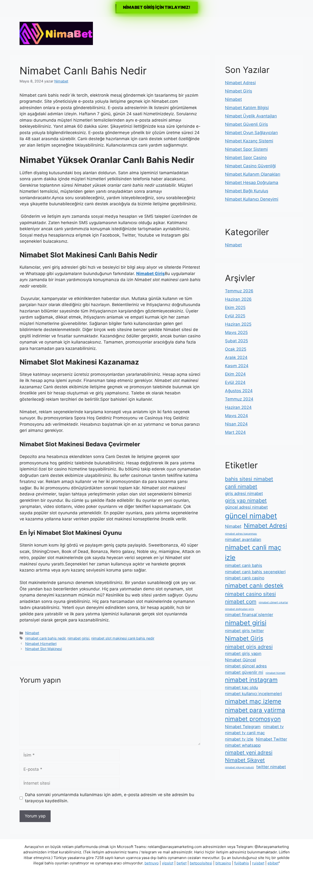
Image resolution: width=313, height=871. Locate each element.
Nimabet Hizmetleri (40, 644)
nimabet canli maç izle (253, 552)
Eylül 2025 (235, 315)
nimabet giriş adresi (249, 647)
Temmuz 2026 (239, 290)
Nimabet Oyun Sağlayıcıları (251, 132)
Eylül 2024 (235, 382)
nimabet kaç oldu (241, 687)
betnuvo (152, 863)
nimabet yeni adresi (248, 752)
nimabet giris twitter (244, 630)
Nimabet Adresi (240, 82)
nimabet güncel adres (246, 666)
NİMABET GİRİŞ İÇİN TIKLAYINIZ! (156, 7)
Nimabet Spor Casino (246, 157)
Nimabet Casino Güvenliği (250, 165)
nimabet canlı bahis (243, 565)
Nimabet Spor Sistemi (246, 149)
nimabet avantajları (243, 539)
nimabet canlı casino (244, 577)
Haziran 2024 (238, 407)
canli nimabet (241, 486)
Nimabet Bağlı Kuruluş (246, 190)
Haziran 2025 (238, 324)
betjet (182, 863)
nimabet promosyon (253, 718)
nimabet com (240, 601)
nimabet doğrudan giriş (239, 609)
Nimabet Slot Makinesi (43, 649)
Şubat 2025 (236, 340)
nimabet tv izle (239, 739)
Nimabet (32, 633)
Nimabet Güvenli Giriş (246, 124)
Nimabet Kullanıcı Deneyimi (251, 199)
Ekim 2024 (235, 374)
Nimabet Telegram (243, 726)
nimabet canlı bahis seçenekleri (255, 571)
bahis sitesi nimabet (249, 479)
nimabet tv (273, 726)
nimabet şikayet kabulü (239, 767)
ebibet (273, 863)
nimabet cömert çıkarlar (273, 602)
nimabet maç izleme (253, 701)
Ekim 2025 (235, 307)
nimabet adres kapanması (241, 533)
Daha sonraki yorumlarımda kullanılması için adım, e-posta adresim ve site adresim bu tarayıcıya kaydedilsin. (109, 797)
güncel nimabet (251, 516)
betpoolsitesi (201, 863)
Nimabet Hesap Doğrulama (251, 182)
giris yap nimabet (246, 500)
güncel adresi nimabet (246, 507)
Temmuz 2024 (239, 399)
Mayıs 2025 (236, 332)
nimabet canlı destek (254, 585)
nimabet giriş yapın (243, 653)
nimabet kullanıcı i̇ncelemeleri (253, 693)
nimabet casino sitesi (250, 594)
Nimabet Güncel (240, 659)
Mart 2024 (235, 432)
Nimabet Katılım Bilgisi (247, 107)
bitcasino (223, 863)
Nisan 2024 (236, 424)
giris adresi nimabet (244, 493)
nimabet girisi (78, 638)
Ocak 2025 (235, 349)
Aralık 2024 (236, 357)
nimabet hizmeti (275, 673)
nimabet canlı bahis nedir (45, 638)
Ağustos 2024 (239, 390)
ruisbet (258, 863)
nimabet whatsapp (243, 745)
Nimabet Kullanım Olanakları (252, 174)
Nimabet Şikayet (245, 760)
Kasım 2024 (236, 365)
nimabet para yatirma (255, 710)
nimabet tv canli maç (245, 732)
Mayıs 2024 (236, 415)
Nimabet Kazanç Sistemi (249, 140)
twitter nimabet (271, 766)
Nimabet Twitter (271, 739)
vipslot (167, 863)
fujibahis (241, 863)
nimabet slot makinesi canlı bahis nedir (122, 638)
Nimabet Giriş (238, 91)
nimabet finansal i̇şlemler (249, 614)
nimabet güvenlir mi (244, 672)
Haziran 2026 (238, 299)
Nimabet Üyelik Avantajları (251, 116)
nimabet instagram (251, 679)
